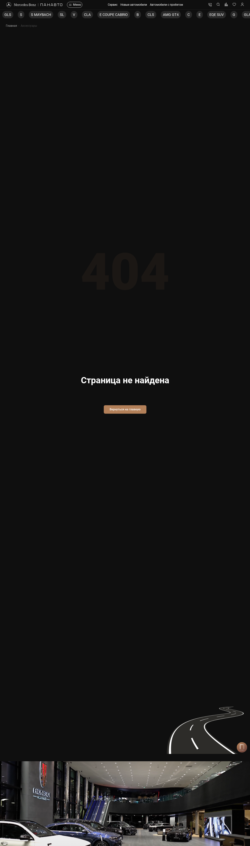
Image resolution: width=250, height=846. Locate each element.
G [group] (217, 14)
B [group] (121, 14)
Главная (11, 25)
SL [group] (45, 14)
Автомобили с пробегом (166, 4)
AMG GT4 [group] (154, 14)
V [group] (57, 14)
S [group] (4, 14)
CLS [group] (134, 14)
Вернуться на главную (125, 409)
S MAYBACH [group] (24, 14)
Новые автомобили (133, 4)
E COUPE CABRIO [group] (97, 14)
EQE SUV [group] (200, 14)
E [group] (183, 14)
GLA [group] (230, 14)
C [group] (172, 14)
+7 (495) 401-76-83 (210, 5)
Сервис (112, 4)
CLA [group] (70, 14)
